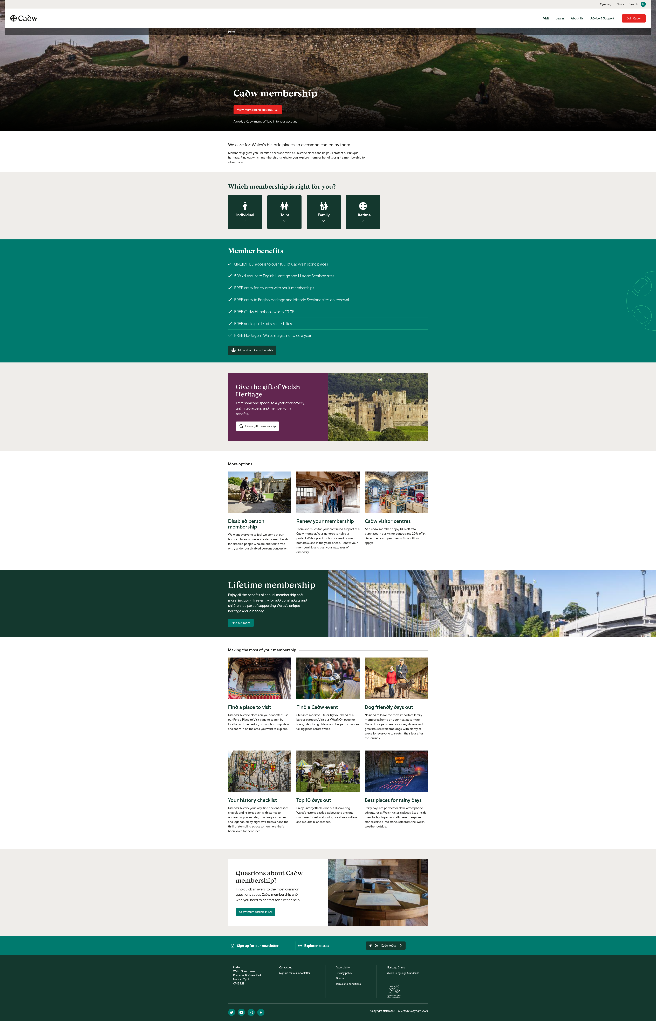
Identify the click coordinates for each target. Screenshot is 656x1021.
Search (633, 4)
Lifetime (363, 214)
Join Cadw (634, 18)
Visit (546, 18)
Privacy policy (344, 972)
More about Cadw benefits (255, 350)
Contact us (285, 967)
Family (324, 214)
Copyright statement (382, 1010)
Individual (245, 214)
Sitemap (340, 978)
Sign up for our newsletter (294, 972)
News (620, 4)
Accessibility (343, 967)
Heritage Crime (396, 967)
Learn (560, 18)
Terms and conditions (348, 983)
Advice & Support (602, 18)
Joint (284, 214)
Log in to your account (282, 121)
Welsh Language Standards (403, 972)
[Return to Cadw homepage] (24, 18)
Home (231, 31)
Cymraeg (606, 4)
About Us (577, 18)
